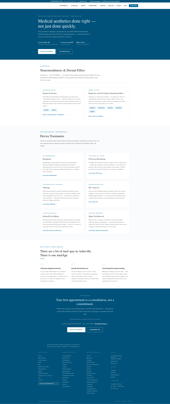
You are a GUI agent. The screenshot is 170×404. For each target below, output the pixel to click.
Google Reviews (115, 375)
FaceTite (89, 369)
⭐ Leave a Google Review (47, 383)
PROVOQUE (65, 382)
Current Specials (42, 360)
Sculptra (64, 366)
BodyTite (89, 366)
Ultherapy (89, 360)
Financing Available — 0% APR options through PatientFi (105, 1)
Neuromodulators (66, 355)
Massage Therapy (91, 388)
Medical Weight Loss (92, 382)
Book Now (133, 5)
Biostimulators (66, 360)
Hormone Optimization (92, 380)
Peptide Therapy (91, 393)
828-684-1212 (83, 1)
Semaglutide (90, 386)
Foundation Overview (116, 384)
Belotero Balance (66, 369)
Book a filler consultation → (97, 116)
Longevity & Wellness (92, 391)
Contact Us (41, 380)
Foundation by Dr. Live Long (45, 375)
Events (119, 5)
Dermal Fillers (65, 358)
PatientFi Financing (43, 373)
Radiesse (64, 364)
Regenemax (65, 377)
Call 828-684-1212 (64, 51)
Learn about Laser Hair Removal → (53, 230)
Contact (103, 5)
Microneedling (66, 371)
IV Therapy (89, 375)
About (83, 5)
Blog (125, 5)
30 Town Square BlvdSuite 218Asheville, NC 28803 (116, 357)
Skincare (74, 5)
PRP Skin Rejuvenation (68, 373)
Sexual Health (90, 377)
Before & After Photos (43, 366)
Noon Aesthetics (66, 386)
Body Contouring (91, 373)
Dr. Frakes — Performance (117, 386)
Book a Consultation (47, 51)
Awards (40, 371)
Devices (89, 355)
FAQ (39, 377)
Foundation (93, 5)
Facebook (113, 372)
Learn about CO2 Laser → (96, 173)
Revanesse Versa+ (67, 362)
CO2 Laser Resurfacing (92, 364)
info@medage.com (75, 346)
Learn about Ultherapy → (50, 204)
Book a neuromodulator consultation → (54, 114)
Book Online (114, 363)
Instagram (113, 370)
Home (39, 355)
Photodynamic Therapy (68, 375)
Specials (111, 5)
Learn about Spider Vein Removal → (99, 230)
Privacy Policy (117, 401)
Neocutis (64, 384)
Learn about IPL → (94, 201)
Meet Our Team (42, 358)
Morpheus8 (89, 358)
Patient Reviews (42, 369)
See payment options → (101, 323)
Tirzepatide (89, 384)
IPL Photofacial (90, 362)
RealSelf (113, 377)
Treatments (64, 5)
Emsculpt (89, 371)
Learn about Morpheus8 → (50, 175)
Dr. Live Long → (115, 388)
